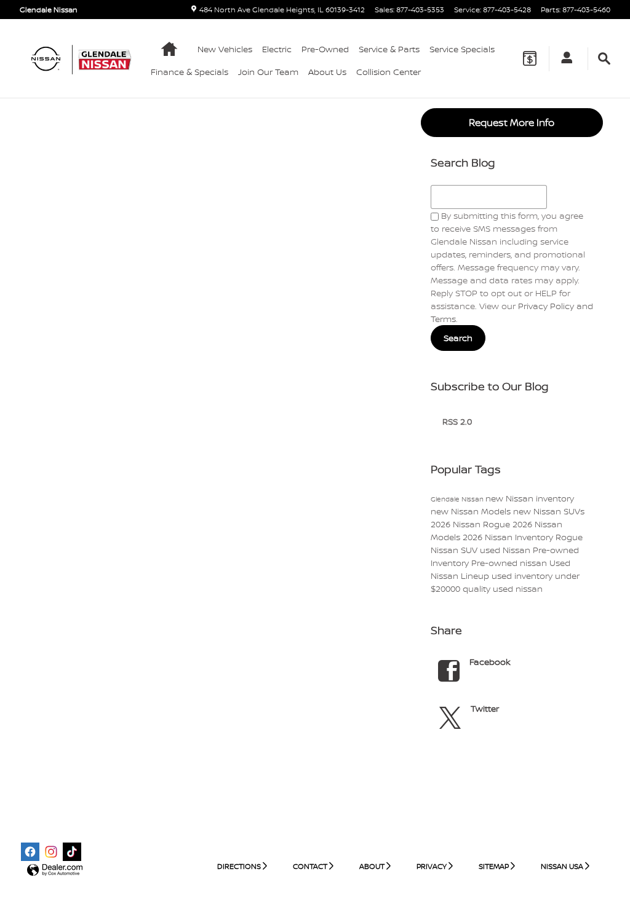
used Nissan (506, 550)
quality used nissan (503, 588)
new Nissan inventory (529, 498)
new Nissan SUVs (548, 511)
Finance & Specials (189, 71)
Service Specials (462, 49)
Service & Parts (389, 49)
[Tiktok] (72, 852)
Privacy (432, 866)
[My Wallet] (529, 58)
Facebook (490, 661)
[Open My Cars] (563, 58)
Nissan (446, 550)
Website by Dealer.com (54, 870)
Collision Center (388, 71)
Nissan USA (562, 866)
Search (458, 338)
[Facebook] (30, 852)
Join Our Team (268, 71)
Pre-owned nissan (510, 562)
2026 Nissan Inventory (509, 537)
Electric (277, 49)
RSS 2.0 (456, 421)
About (372, 866)
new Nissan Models (472, 511)
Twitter (485, 708)
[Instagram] (51, 852)
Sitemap (494, 866)
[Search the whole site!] (604, 58)
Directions (239, 866)
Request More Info (511, 122)
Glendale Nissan (458, 499)
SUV (470, 550)
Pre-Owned (325, 49)
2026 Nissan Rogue (471, 524)
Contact (310, 866)
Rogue (569, 537)
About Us (327, 71)
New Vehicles (224, 49)
